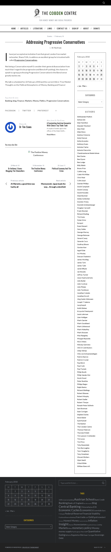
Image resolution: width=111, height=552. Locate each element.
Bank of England (75, 503)
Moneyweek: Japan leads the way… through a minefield (53, 184)
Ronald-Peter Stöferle (85, 405)
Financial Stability (91, 513)
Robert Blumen (82, 393)
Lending (99, 525)
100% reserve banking (66, 500)
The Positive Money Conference (38, 169)
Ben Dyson (81, 159)
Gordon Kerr (82, 247)
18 (90, 74)
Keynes (71, 525)
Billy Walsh (81, 165)
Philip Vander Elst (83, 375)
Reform (68, 535)
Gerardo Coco (82, 241)
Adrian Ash (81, 120)
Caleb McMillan (83, 174)
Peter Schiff (84, 532)
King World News (92, 525)
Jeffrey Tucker (82, 275)
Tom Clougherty (83, 451)
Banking (8, 101)
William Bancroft (83, 466)
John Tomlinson (83, 290)
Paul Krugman (76, 532)
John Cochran (82, 284)
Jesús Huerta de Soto (85, 278)
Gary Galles (81, 229)
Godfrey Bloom (83, 244)
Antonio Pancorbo (84, 150)
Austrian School (84, 499)
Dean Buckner (82, 196)
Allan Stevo (81, 132)
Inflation (92, 520)
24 (86, 79)
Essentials (97, 510)
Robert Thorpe (82, 402)
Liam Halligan (82, 317)
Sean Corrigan (82, 411)
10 (86, 70)
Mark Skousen (82, 332)
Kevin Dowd (81, 378)
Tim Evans (81, 217)
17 (86, 74)
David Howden (82, 193)
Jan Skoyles (81, 272)
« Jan (79, 86)
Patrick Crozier (83, 360)
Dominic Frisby (83, 202)
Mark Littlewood (83, 326)
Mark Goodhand (83, 323)
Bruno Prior (81, 168)
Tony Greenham (83, 454)
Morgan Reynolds (83, 338)
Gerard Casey (82, 238)
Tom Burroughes (83, 448)
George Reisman (83, 235)
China (83, 507)
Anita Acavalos (82, 141)
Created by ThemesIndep (30, 547)
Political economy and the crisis (61, 169)
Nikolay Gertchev (83, 345)
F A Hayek (62, 514)
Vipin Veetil (81, 460)
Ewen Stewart (82, 226)
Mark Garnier (82, 320)
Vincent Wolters (83, 457)
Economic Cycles (69, 510)
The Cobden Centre (84, 427)
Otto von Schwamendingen (87, 354)
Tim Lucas (81, 439)
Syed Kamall (81, 421)
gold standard (99, 517)
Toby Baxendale (83, 445)
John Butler (81, 281)
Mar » (84, 86)
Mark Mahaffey (83, 329)
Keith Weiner (82, 308)
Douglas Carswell (83, 208)
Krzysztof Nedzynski (85, 311)
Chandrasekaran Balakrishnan (88, 153)
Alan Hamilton (82, 123)
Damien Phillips (83, 183)
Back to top (98, 547)
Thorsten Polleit (83, 433)
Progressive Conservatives (25, 60)
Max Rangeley (82, 335)
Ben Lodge (81, 162)
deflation (89, 507)
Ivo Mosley (81, 253)
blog (14, 101)
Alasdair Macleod (83, 126)
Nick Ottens (81, 342)
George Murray (83, 232)
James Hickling (83, 259)
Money (36, 101)
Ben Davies (81, 156)
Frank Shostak (82, 211)
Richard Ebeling (83, 214)
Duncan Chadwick (84, 256)
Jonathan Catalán (83, 293)
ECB (95, 507)
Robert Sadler (82, 399)
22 (79, 79)
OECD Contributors (84, 348)
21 (101, 74)
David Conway (82, 190)
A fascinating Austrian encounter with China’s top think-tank (59, 124)
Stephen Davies (83, 414)
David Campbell (83, 187)
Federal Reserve (73, 513)
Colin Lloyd (81, 180)
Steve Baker (81, 418)
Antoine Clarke (82, 147)
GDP (87, 517)
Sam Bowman (82, 408)
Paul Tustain (81, 369)
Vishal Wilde (82, 463)
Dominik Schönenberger (86, 205)
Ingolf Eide (81, 250)
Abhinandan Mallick (84, 117)
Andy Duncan (82, 138)
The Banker (81, 424)
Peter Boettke (82, 381)
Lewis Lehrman (82, 314)
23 (83, 79)
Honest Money (71, 520)
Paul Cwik (81, 366)
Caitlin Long (81, 171)
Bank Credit (99, 500)
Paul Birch (81, 363)
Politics (42, 101)
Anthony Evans (82, 144)
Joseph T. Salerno (83, 302)
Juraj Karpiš (81, 305)
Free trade (80, 517)
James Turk (81, 263)
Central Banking (70, 506)
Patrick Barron (82, 357)
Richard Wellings (83, 390)
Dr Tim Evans (56, 48)
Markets (28, 101)
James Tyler (81, 266)
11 (90, 70)
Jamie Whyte (82, 269)
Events (49, 36)
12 (94, 70)
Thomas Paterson (83, 430)
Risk (82, 535)
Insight (64, 524)
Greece (61, 521)
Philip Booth (81, 372)
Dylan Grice (81, 220)
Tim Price (80, 442)
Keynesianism (80, 524)
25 (90, 79)
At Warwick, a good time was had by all (23, 184)
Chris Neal (81, 177)
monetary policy (81, 527)
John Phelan (81, 287)
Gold (91, 517)
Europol (80, 223)
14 (101, 70)
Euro (103, 510)
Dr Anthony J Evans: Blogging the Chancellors (15, 169)
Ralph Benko (82, 387)
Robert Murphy (83, 396)
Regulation (75, 535)
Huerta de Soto (83, 521)
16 (82, 74)
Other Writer (82, 351)
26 (94, 79)
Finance (20, 101)
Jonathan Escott (83, 296)
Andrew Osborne (83, 135)
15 (79, 74)
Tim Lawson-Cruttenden (86, 436)
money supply (65, 531)
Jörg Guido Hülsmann (85, 299)
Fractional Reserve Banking (67, 517)
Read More (51, 134)
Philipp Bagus (82, 384)
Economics (86, 510)
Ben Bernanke (87, 503)
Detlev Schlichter (83, 199)
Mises (70, 528)
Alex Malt (81, 129)
